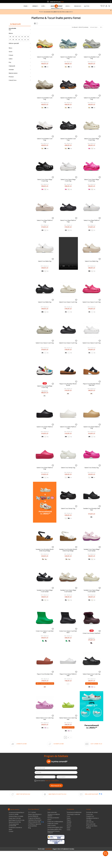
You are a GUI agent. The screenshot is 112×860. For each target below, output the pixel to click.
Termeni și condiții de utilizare (53, 815)
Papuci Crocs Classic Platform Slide (68, 674)
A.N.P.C (49, 820)
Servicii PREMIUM (33, 816)
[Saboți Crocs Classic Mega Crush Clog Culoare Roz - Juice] (89, 148)
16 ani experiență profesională (14, 824)
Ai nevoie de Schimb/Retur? (16, 812)
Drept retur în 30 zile (15, 818)
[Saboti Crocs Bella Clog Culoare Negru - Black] (42, 271)
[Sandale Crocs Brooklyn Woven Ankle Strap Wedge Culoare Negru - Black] (43, 559)
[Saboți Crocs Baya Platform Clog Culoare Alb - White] (45, 230)
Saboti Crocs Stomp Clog (68, 467)
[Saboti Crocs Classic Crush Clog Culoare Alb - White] (68, 312)
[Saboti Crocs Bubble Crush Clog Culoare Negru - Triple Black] (45, 66)
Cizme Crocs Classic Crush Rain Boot (44, 631)
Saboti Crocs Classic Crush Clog (68, 302)
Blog (29, 828)
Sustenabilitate (32, 826)
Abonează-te (56, 785)
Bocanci (69, 826)
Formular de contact (92, 812)
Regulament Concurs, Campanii (53, 832)
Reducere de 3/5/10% (15, 822)
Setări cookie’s (51, 825)
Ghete (68, 828)
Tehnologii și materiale (73, 814)
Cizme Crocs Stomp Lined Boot (91, 633)
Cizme (68, 830)
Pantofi (69, 824)
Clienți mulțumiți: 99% (34, 822)
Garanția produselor (53, 818)
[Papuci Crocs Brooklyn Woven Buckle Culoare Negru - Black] (68, 393)
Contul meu (89, 814)
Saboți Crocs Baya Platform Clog (44, 221)
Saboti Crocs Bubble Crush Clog (44, 57)
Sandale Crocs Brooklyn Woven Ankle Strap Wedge (45, 550)
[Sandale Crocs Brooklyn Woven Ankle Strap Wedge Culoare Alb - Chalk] (46, 559)
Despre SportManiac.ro (34, 814)
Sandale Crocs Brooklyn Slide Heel (91, 509)
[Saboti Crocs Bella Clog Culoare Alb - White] (45, 271)
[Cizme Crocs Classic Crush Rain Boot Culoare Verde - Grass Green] (43, 640)
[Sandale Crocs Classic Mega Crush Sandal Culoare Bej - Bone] (92, 559)
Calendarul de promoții (34, 820)
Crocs (68, 816)
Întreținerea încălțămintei (74, 812)
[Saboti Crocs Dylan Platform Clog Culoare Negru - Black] (42, 436)
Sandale (69, 822)
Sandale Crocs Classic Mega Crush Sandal (91, 550)
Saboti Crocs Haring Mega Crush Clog (44, 386)
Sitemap (88, 828)
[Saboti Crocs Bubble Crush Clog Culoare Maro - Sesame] (42, 66)
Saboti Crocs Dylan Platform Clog (45, 427)
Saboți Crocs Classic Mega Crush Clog (91, 139)
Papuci (69, 820)
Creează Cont (90, 816)
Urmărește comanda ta (15, 827)
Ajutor (10, 829)
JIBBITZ (71, 11)
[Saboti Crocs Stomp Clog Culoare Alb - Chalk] (66, 477)
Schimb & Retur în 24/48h (16, 816)
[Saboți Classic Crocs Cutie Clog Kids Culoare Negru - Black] (89, 686)
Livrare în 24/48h (13, 814)
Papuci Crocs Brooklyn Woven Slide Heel (91, 384)
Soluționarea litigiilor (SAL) (55, 827)
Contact (11, 831)
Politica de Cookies (52, 823)
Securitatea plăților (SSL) (54, 829)
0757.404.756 (89, 822)
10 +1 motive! (32, 812)
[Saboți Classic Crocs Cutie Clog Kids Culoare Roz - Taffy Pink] (92, 686)
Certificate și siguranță (34, 824)
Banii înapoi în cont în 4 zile (16, 820)
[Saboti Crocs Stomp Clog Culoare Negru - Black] (68, 477)
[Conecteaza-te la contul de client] (106, 6)
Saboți (68, 818)
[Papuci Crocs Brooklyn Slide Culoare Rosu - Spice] (44, 686)
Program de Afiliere (91, 826)
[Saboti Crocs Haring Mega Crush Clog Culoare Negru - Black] (44, 395)
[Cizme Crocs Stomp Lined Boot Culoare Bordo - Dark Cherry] (91, 643)
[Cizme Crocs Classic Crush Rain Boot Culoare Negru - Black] (46, 640)
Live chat (88, 820)
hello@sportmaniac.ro (92, 818)
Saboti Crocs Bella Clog (44, 261)
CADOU (42, 11)
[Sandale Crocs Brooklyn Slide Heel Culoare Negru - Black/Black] (91, 517)
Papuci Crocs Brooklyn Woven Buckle (68, 384)
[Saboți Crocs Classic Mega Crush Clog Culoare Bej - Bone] (92, 148)
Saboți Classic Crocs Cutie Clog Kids (91, 674)
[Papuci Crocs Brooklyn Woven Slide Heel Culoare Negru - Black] (91, 393)
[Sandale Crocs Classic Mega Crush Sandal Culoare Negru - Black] (89, 559)
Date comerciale (52, 812)
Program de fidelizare (34, 818)
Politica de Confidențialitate (52, 780)
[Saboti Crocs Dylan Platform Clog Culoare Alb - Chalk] (45, 436)
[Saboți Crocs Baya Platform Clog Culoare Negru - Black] (42, 230)
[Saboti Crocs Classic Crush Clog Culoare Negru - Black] (66, 312)
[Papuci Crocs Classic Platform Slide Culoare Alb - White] (68, 683)
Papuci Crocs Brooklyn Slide (45, 674)
